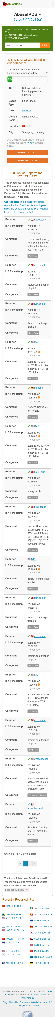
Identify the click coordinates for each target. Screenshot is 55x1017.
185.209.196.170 (42, 926)
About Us (13, 1002)
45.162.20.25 (13, 926)
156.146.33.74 (41, 963)
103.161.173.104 (15, 938)
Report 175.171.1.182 (27, 152)
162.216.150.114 (15, 930)
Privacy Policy (27, 997)
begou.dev (40, 219)
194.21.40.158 (41, 908)
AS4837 (26, 110)
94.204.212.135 (41, 938)
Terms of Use (40, 994)
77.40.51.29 (12, 942)
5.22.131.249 (13, 954)
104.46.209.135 (41, 932)
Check (45, 45)
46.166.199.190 (41, 920)
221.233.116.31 (14, 906)
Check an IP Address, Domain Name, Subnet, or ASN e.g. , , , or (26, 33)
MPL (33, 559)
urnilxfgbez (40, 506)
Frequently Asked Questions (33, 1002)
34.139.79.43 (13, 951)
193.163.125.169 (15, 963)
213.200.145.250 (42, 956)
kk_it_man (39, 471)
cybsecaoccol (41, 759)
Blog (5, 1002)
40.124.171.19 (41, 944)
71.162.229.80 (14, 918)
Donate (35, 1005)
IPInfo (31, 142)
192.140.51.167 (14, 914)
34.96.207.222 (41, 951)
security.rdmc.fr (36, 808)
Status (26, 1005)
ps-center (39, 387)
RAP (36, 342)
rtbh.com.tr (40, 265)
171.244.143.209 (42, 914)
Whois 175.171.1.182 (27, 160)
